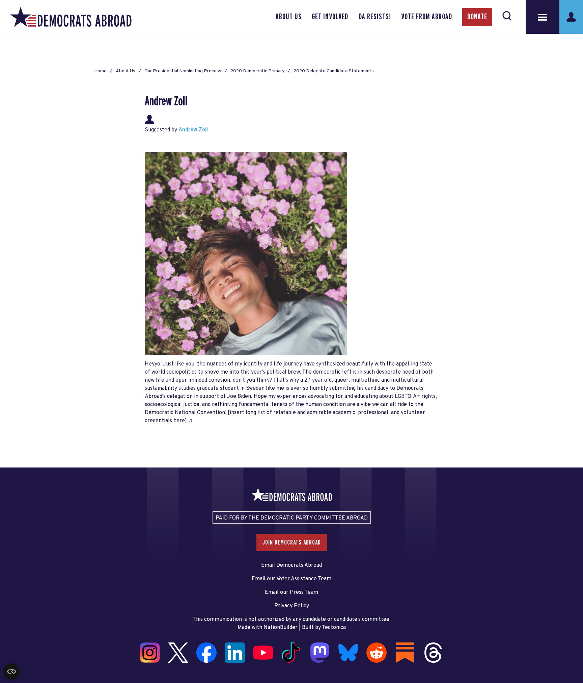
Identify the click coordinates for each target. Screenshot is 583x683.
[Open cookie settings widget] (11, 671)
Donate (477, 17)
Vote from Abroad (426, 17)
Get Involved (330, 17)
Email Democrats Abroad (291, 565)
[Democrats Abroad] (71, 17)
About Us (289, 17)
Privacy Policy (291, 606)
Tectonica (334, 627)
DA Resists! (375, 17)
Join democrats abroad (291, 542)
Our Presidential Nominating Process (182, 71)
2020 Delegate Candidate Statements (334, 71)
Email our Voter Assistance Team (291, 579)
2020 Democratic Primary (257, 71)
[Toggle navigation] (542, 17)
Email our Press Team (291, 592)
